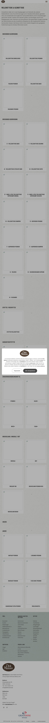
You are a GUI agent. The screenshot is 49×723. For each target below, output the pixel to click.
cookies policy (32, 363)
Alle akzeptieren (30, 371)
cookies (41, 360)
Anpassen (17, 371)
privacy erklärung (41, 366)
